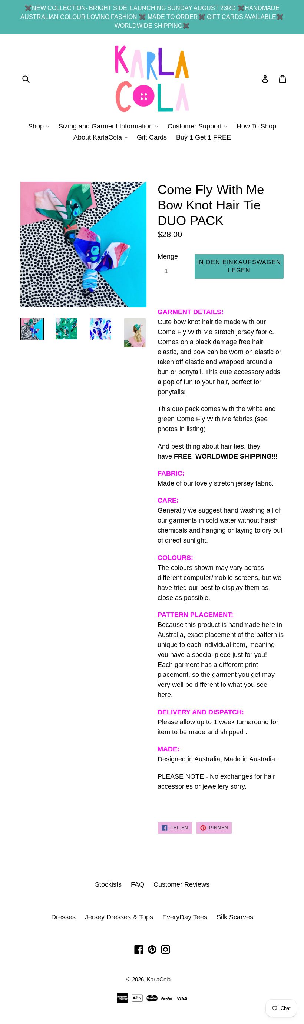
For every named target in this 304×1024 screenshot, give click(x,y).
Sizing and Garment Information (110, 126)
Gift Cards (152, 137)
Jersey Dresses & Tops (119, 917)
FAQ (137, 884)
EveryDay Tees (184, 917)
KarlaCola (159, 979)
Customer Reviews (181, 884)
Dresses (63, 917)
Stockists (108, 884)
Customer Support (199, 126)
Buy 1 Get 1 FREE (203, 137)
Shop (40, 126)
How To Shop (256, 126)
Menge (168, 256)
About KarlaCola (102, 137)
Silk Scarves (235, 917)
